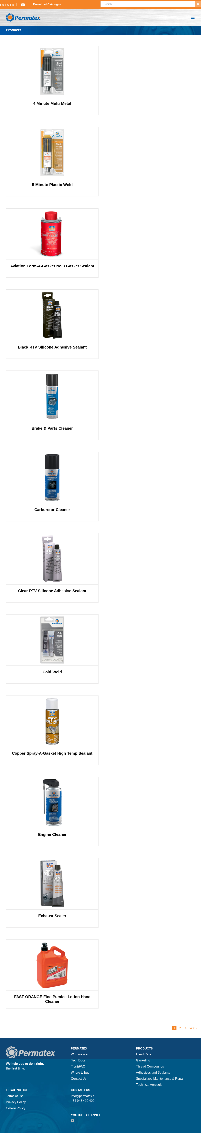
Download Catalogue (47, 4)
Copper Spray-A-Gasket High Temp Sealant (52, 753)
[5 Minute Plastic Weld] (52, 152)
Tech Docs (78, 1060)
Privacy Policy (16, 1102)
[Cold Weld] (52, 640)
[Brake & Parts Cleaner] (52, 396)
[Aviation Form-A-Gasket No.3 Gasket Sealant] (52, 234)
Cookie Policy (15, 1108)
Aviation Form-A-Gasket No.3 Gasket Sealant (52, 266)
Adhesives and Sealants (153, 1072)
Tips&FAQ (78, 1066)
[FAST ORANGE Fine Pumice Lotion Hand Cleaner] (52, 965)
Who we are (79, 1054)
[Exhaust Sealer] (52, 883)
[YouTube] (72, 1120)
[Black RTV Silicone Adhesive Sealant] (52, 315)
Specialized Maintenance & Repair (160, 1078)
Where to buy (80, 1072)
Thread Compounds (150, 1066)
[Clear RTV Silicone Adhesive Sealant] (52, 558)
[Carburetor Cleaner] (52, 477)
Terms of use (15, 1096)
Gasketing (143, 1060)
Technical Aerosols (149, 1084)
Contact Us (78, 1078)
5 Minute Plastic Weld (52, 184)
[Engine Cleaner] (52, 802)
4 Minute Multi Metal (52, 103)
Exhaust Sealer (52, 916)
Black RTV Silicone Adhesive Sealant (52, 347)
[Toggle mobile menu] (193, 17)
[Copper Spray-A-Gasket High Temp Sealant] (52, 721)
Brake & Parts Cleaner (52, 428)
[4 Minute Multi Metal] (52, 71)
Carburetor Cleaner (52, 509)
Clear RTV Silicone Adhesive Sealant (52, 591)
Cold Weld (52, 672)
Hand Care (143, 1054)
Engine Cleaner (52, 834)
